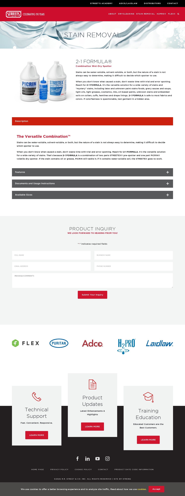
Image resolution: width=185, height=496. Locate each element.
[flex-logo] (25, 340)
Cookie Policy (83, 469)
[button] (178, 14)
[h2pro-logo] (126, 340)
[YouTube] (97, 458)
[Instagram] (107, 458)
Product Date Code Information (134, 469)
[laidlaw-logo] (159, 340)
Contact (103, 469)
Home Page (37, 469)
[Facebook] (77, 458)
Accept (156, 489)
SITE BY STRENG (122, 479)
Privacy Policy (59, 469)
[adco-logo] (92, 340)
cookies (141, 489)
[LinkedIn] (87, 458)
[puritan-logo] (58, 340)
